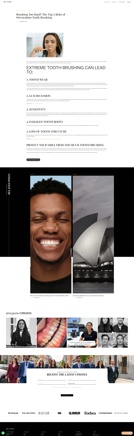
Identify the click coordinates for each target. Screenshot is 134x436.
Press (94, 433)
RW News (29, 10)
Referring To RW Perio (79, 433)
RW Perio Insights (21, 10)
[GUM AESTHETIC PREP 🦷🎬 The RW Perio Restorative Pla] (52, 333)
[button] (3, 433)
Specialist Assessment (9, 433)
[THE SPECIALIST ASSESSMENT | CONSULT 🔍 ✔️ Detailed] (82, 333)
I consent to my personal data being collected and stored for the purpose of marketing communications (67, 387)
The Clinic (42, 433)
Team (24, 433)
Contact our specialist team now (33, 159)
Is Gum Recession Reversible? (37, 103)
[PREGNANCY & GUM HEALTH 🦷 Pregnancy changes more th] (21, 333)
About (59, 433)
